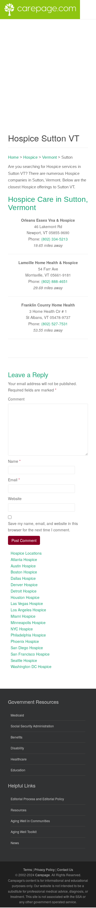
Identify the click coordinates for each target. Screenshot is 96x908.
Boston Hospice (24, 572)
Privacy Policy (44, 869)
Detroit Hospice (24, 591)
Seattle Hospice (24, 660)
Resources (18, 810)
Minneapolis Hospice (28, 622)
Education (18, 770)
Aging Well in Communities (30, 820)
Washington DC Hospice (31, 666)
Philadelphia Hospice (28, 635)
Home (13, 157)
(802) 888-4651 (54, 281)
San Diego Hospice (27, 647)
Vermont (49, 157)
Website (15, 498)
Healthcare (19, 759)
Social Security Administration (32, 726)
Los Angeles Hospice (28, 609)
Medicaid (17, 715)
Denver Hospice (24, 584)
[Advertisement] (48, 69)
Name (14, 461)
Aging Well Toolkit (24, 831)
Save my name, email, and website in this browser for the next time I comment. (43, 526)
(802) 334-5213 (54, 239)
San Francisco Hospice (30, 654)
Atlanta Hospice (24, 559)
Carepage (42, 875)
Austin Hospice (23, 565)
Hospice (30, 157)
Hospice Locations (26, 553)
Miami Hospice (23, 616)
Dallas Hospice (23, 578)
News (15, 842)
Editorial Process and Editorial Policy (37, 798)
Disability (17, 748)
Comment (16, 399)
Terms (27, 869)
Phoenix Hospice (25, 641)
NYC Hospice (22, 628)
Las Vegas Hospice (27, 603)
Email (14, 479)
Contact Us (65, 869)
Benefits (16, 737)
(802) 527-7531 (54, 323)
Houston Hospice (25, 597)
